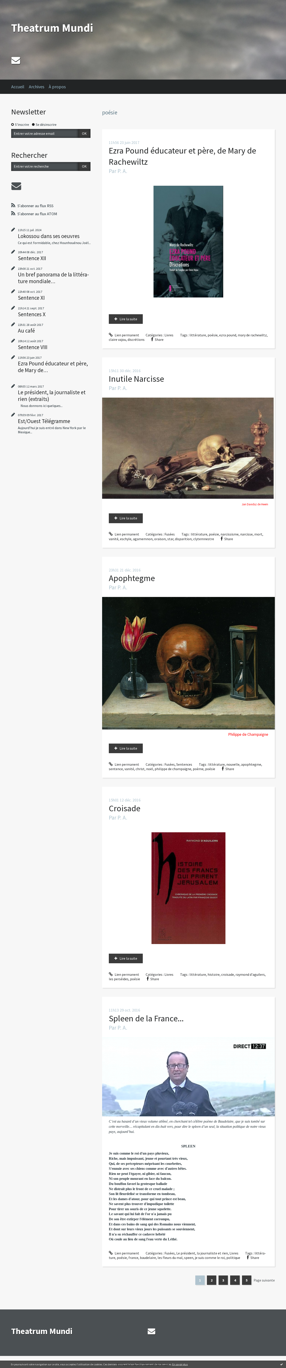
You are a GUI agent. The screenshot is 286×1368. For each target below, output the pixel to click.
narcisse (246, 534)
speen (188, 1257)
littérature (197, 335)
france (133, 1257)
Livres (168, 335)
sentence (116, 769)
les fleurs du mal (170, 1257)
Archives (36, 86)
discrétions (136, 339)
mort (258, 534)
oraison (160, 539)
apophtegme (251, 764)
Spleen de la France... (146, 1018)
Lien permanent (126, 335)
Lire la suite (128, 319)
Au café (26, 330)
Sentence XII (32, 258)
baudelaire (148, 1257)
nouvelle (233, 764)
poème (198, 769)
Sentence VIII (32, 347)
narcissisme (230, 534)
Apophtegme (132, 578)
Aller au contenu (14, 4)
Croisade (124, 808)
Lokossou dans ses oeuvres (49, 236)
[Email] (15, 60)
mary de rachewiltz (252, 335)
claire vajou (117, 339)
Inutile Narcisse (136, 378)
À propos (57, 86)
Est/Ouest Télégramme (44, 421)
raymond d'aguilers (250, 974)
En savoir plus (180, 1364)
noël (149, 769)
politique (233, 1257)
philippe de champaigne (173, 769)
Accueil (17, 86)
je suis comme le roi (210, 1257)
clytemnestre (203, 539)
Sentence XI (31, 297)
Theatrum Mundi (52, 28)
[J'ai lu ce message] (281, 1364)
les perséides (118, 979)
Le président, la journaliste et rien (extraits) (52, 396)
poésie (213, 335)
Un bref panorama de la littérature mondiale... (53, 278)
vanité (113, 539)
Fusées (169, 534)
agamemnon (143, 539)
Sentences (184, 764)
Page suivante (264, 1280)
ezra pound (227, 335)
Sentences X (32, 314)
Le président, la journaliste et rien (202, 1253)
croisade (227, 974)
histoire (214, 974)
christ (140, 769)
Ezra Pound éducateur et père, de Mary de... (53, 367)
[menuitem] (20, 87)
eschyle (125, 539)
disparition (183, 539)
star (170, 539)
